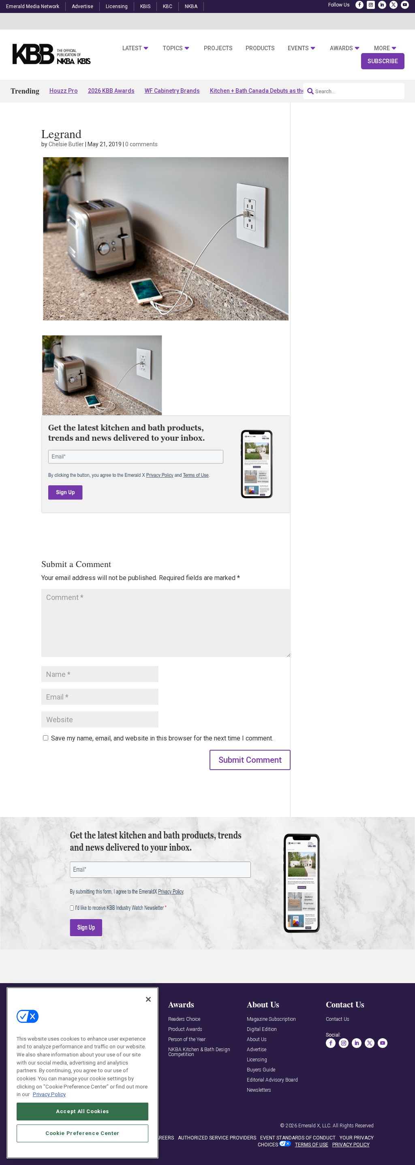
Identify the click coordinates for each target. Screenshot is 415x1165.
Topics (173, 48)
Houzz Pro (63, 90)
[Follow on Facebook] (359, 5)
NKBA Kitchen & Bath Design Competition (199, 1052)
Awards (341, 48)
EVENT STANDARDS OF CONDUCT (298, 1138)
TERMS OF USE (311, 1145)
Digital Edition (262, 1029)
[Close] (148, 999)
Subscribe (383, 61)
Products (260, 48)
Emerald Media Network (32, 6)
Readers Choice (184, 1019)
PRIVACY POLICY (351, 1145)
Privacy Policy (49, 1094)
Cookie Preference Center (82, 1133)
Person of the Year (186, 1039)
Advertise (82, 6)
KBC (167, 6)
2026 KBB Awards (111, 90)
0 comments (141, 144)
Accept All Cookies (82, 1111)
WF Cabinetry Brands (172, 90)
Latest (132, 48)
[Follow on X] (393, 5)
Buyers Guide (261, 1070)
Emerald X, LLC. (315, 1126)
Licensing (117, 6)
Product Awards (185, 1029)
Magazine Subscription (271, 1019)
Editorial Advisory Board (272, 1080)
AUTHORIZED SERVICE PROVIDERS (217, 1138)
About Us (257, 1039)
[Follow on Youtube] (405, 5)
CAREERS (163, 1138)
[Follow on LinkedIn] (382, 5)
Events (298, 48)
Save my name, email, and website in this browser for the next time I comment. (162, 738)
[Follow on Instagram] (371, 5)
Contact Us (337, 1019)
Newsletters (259, 1090)
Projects (218, 48)
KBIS (145, 6)
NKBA (191, 6)
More (382, 48)
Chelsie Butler (66, 144)
